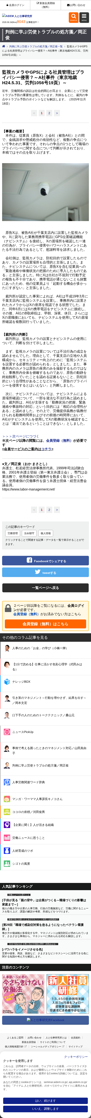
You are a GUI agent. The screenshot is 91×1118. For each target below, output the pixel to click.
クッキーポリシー (76, 1056)
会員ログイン (16, 5)
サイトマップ (76, 1046)
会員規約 (75, 1037)
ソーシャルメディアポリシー (46, 1046)
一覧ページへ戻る (45, 588)
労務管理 (13, 533)
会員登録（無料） (26, 614)
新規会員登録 (29, 1042)
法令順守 (29, 533)
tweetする (49, 572)
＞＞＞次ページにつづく (20, 436)
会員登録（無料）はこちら (45, 624)
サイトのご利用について (53, 1042)
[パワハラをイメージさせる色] (22, 949)
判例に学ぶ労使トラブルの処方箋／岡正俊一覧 (36, 46)
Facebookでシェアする (50, 561)
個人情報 (46, 533)
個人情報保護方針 (14, 1046)
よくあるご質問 (15, 1037)
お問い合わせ (77, 5)
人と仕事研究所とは (56, 1037)
